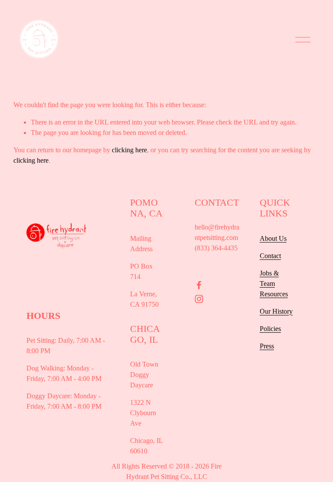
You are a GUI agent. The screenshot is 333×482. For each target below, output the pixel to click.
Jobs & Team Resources (274, 283)
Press (267, 346)
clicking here (129, 150)
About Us (273, 238)
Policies (270, 328)
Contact (270, 255)
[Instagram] (199, 299)
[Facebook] (199, 285)
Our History (276, 311)
